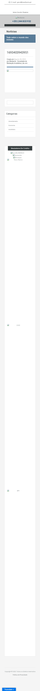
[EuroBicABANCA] (17, 153)
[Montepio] (17, 157)
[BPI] (17, 572)
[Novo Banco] (17, 241)
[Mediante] (20, 17)
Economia (12, 125)
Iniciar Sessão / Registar (20, 12)
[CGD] (17, 407)
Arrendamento (13, 121)
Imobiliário (12, 129)
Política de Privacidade (20, 675)
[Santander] (17, 155)
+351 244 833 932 (21, 21)
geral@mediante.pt (24, 2)
